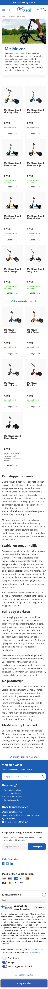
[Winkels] (37, 9)
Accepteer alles (24, 983)
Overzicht (41, 907)
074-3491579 (10, 818)
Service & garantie (11, 800)
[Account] (41, 9)
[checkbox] (10, 958)
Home (4, 17)
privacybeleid (35, 952)
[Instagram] (7, 863)
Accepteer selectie (24, 974)
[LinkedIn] (11, 863)
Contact (5, 900)
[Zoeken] (8, 9)
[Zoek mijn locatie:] (35, 9)
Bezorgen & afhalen (12, 793)
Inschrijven (37, 846)
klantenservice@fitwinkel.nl (17, 822)
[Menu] (3, 9)
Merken (12, 17)
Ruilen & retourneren (13, 796)
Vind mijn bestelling (12, 790)
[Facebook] (3, 863)
